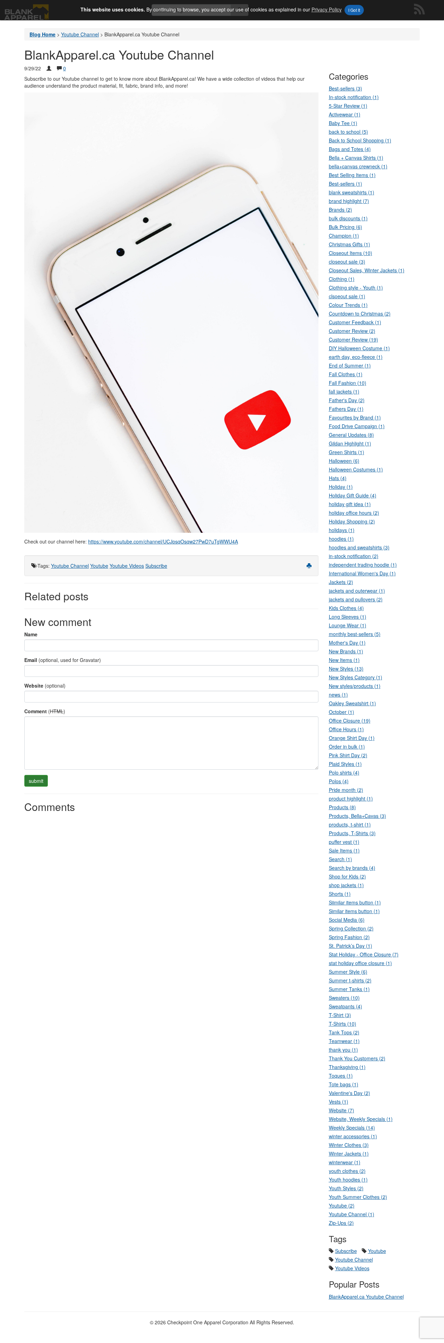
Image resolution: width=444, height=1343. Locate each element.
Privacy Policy (326, 9)
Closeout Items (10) (350, 252)
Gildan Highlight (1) (350, 443)
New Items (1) (344, 659)
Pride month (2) (346, 789)
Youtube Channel (70, 565)
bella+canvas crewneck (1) (358, 166)
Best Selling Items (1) (352, 174)
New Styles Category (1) (355, 677)
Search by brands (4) (352, 867)
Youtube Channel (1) (351, 1214)
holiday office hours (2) (354, 512)
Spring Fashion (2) (349, 937)
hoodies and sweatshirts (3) (359, 547)
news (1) (338, 694)
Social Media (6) (347, 919)
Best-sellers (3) (345, 88)
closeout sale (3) (347, 261)
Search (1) (340, 859)
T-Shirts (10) (342, 1023)
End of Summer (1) (350, 365)
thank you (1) (343, 1049)
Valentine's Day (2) (349, 1092)
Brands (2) (340, 209)
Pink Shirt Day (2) (348, 755)
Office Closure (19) (349, 720)
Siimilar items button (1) (355, 902)
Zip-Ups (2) (341, 1222)
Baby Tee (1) (343, 123)
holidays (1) (342, 530)
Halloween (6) (344, 460)
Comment (35, 711)
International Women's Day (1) (362, 573)
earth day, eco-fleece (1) (356, 356)
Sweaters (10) (344, 997)
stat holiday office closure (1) (360, 963)
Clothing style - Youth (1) (356, 287)
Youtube (99, 565)
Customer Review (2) (352, 330)
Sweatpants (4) (345, 1006)
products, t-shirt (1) (350, 824)
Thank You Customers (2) (357, 1058)
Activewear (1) (344, 114)
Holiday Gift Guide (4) (352, 495)
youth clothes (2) (347, 1170)
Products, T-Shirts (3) (352, 833)
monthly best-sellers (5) (355, 633)
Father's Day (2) (347, 400)
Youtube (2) (342, 1205)
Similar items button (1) (354, 911)
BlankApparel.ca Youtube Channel (366, 1296)
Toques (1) (341, 1075)
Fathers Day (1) (346, 408)
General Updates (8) (351, 434)
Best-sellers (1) (345, 183)
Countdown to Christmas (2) (360, 313)
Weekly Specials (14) (352, 1127)
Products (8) (342, 807)
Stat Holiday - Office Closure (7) (364, 954)
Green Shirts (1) (346, 452)
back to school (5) (348, 131)
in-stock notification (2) (353, 556)
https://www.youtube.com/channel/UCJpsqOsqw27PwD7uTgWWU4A (163, 541)
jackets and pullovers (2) (356, 599)
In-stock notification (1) (354, 97)
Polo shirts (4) (344, 772)
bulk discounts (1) (348, 218)
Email (30, 659)
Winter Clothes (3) (349, 1144)
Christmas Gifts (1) (349, 244)
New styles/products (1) (355, 685)
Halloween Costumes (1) (356, 469)
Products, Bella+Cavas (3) (357, 815)
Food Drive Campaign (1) (357, 426)
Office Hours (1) (346, 729)
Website (33, 685)
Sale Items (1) (344, 850)
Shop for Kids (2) (347, 876)
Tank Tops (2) (344, 1032)
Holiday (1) (341, 486)
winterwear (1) (344, 1162)
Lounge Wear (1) (347, 625)
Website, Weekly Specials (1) (361, 1118)
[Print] (309, 565)
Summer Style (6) (348, 971)
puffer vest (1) (344, 841)
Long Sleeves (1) (347, 616)
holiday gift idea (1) (350, 504)
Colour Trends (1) (348, 304)
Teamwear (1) (344, 1040)
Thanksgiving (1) (347, 1066)
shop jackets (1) (346, 885)
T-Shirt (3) (340, 1014)
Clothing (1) (342, 278)
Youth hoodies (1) (348, 1179)
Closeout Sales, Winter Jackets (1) (366, 270)
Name (30, 634)
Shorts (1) (340, 893)
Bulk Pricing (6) (345, 226)
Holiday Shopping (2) (352, 521)
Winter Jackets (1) (349, 1153)
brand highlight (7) (349, 200)
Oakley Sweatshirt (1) (352, 703)
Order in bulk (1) (347, 746)
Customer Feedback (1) (355, 322)
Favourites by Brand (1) (355, 417)
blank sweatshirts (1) (351, 192)
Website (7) (341, 1110)
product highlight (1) (351, 798)
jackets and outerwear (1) (357, 590)
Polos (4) (339, 781)
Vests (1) (338, 1101)
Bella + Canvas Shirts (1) (356, 157)
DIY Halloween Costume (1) (359, 348)
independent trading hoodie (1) (363, 564)
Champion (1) (344, 235)
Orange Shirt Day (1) (352, 737)
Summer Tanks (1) (349, 989)
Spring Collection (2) (351, 928)
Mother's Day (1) (347, 642)
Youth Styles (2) (346, 1188)
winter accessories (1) (353, 1136)
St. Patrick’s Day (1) (350, 945)
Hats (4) (338, 478)
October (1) (341, 711)
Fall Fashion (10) (347, 382)
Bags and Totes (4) (350, 148)
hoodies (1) (341, 538)
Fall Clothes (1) (345, 374)
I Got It (354, 10)
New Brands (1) (346, 651)
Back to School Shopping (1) (360, 140)
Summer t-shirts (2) (350, 980)
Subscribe (156, 565)
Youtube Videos (127, 565)
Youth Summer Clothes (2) (358, 1196)
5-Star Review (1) (348, 105)
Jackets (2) (341, 581)
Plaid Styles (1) (345, 763)
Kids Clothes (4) (346, 607)
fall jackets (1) (344, 391)
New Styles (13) (346, 668)
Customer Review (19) (353, 339)
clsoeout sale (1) (347, 296)
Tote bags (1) (343, 1084)
